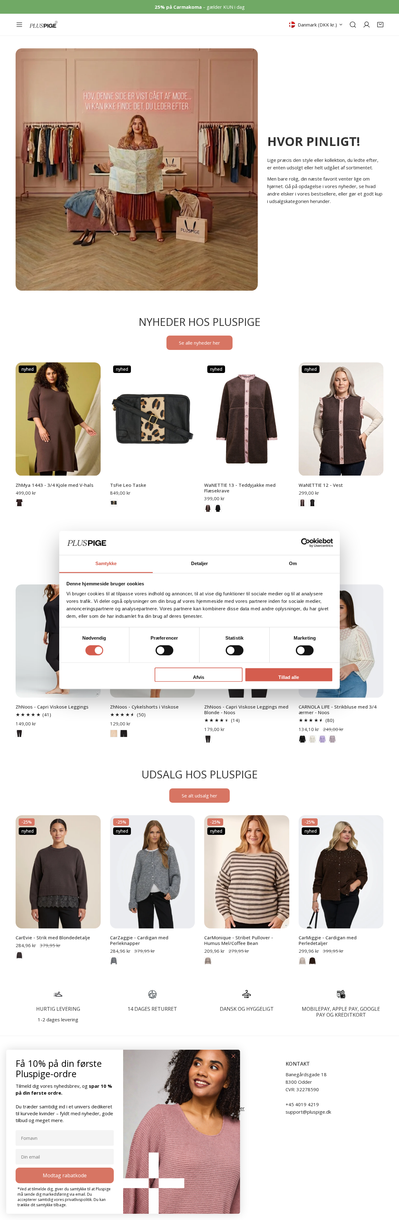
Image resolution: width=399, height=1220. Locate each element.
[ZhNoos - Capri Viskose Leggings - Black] (19, 733)
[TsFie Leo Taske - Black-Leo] (114, 502)
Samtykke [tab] (106, 563)
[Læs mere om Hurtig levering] (58, 994)
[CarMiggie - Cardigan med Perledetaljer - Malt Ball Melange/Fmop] (302, 961)
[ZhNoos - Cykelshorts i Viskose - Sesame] (114, 733)
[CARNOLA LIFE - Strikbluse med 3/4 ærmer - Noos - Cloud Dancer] (312, 739)
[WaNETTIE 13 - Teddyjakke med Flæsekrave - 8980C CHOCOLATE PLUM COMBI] (208, 508)
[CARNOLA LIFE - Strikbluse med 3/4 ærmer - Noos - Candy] (332, 739)
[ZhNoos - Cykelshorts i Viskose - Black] (123, 733)
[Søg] (353, 24)
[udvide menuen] (19, 24)
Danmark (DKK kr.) (317, 25)
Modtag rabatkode (65, 1175)
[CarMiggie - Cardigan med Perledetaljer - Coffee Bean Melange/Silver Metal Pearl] (312, 961)
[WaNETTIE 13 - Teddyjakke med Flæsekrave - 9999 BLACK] (218, 508)
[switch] (164, 651)
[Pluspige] (43, 24)
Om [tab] (293, 563)
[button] (380, 24)
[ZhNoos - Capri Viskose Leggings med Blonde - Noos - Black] (208, 739)
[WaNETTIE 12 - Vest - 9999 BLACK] (312, 502)
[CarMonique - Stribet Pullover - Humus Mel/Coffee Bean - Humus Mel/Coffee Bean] (208, 961)
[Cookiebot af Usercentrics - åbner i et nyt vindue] (305, 543)
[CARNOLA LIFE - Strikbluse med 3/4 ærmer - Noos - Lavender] (322, 739)
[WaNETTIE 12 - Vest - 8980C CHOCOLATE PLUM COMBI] (302, 502)
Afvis (198, 677)
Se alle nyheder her (199, 343)
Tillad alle (288, 677)
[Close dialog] (233, 1056)
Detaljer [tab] (199, 563)
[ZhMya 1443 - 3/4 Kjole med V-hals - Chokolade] (19, 502)
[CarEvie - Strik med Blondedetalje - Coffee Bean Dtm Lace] (19, 955)
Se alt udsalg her (199, 795)
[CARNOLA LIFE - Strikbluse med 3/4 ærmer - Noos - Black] (302, 739)
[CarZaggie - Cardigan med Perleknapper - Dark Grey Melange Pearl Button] (114, 961)
